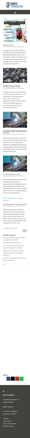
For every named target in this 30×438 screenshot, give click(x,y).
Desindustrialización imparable (12, 242)
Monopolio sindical (8, 45)
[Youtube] (17, 379)
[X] (13, 379)
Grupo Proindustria (9, 46)
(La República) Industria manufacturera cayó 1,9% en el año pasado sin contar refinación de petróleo (15, 132)
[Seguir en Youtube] (10, 430)
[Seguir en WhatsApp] (13, 430)
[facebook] (8, 379)
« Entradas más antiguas (10, 228)
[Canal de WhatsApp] (22, 379)
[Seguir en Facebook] (4, 430)
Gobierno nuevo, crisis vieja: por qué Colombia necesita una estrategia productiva (13, 253)
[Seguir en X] (7, 430)
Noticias (22, 46)
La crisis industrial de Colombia (11, 174)
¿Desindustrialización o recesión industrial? (15, 204)
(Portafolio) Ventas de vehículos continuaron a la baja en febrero (11, 86)
